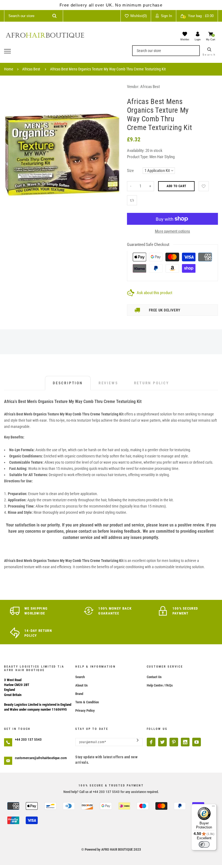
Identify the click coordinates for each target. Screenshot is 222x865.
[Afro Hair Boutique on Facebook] (151, 742)
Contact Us (154, 677)
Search (80, 677)
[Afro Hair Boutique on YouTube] (196, 742)
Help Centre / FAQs (160, 685)
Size (130, 170)
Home (8, 69)
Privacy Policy (85, 710)
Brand (79, 694)
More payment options (172, 231)
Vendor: (133, 86)
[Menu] (213, 807)
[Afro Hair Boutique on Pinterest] (173, 742)
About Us (81, 685)
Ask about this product (154, 292)
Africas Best (31, 69)
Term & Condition (87, 702)
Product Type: (138, 156)
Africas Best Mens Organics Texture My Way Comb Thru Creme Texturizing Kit (108, 69)
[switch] (204, 844)
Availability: (136, 150)
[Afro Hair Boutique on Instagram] (185, 742)
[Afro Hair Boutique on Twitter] (162, 742)
